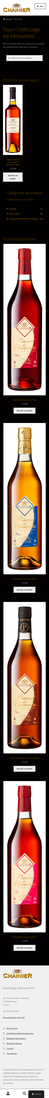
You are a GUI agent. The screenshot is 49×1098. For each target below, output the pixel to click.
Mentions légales (14, 1043)
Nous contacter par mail (14, 1017)
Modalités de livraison (16, 1038)
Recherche (24, 1093)
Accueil (9, 19)
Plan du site (11, 1053)
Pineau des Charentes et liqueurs (24, 218)
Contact (10, 1048)
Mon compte (12, 1028)
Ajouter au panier (13, 177)
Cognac (13, 208)
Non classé (14, 213)
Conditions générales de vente (19, 1033)
